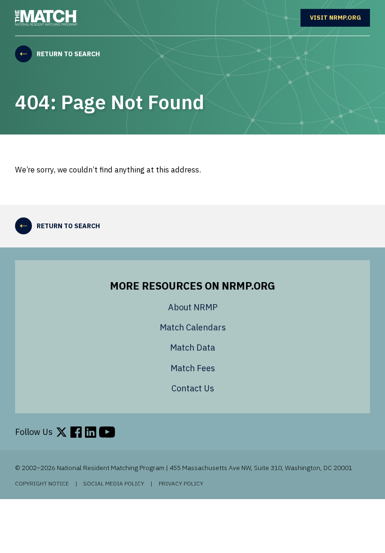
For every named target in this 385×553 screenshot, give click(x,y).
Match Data (192, 347)
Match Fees (192, 368)
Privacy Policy (181, 483)
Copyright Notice (42, 483)
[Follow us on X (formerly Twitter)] (61, 432)
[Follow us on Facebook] (76, 432)
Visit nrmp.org (340, 18)
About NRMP (192, 307)
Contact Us (192, 388)
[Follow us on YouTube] (107, 432)
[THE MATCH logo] (46, 18)
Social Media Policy (113, 483)
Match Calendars (193, 327)
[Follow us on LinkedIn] (90, 432)
